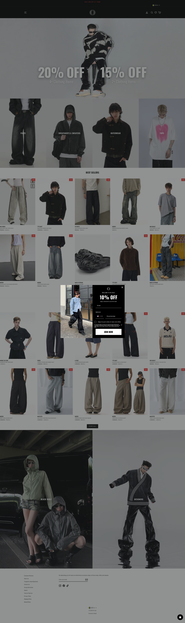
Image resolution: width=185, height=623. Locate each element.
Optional (98, 312)
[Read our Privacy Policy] (121, 325)
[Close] (122, 287)
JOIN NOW (108, 332)
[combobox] (100, 316)
